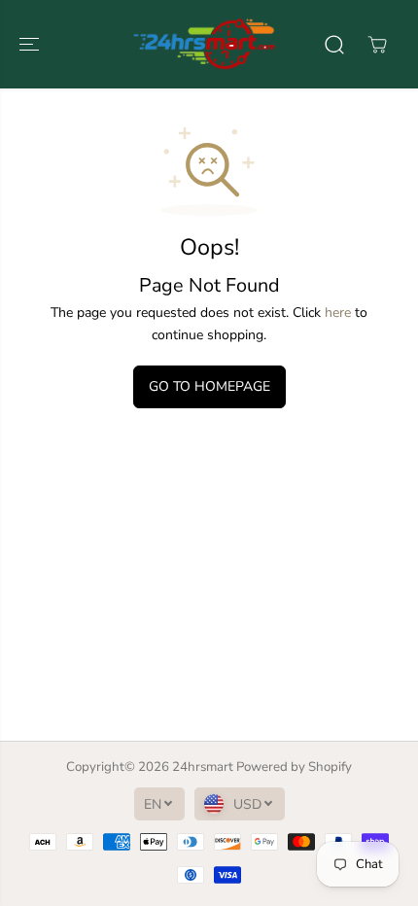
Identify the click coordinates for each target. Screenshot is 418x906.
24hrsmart (202, 767)
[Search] (334, 44)
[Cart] (377, 44)
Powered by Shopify (294, 767)
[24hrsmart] (204, 44)
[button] (31, 44)
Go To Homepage (209, 386)
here (338, 312)
